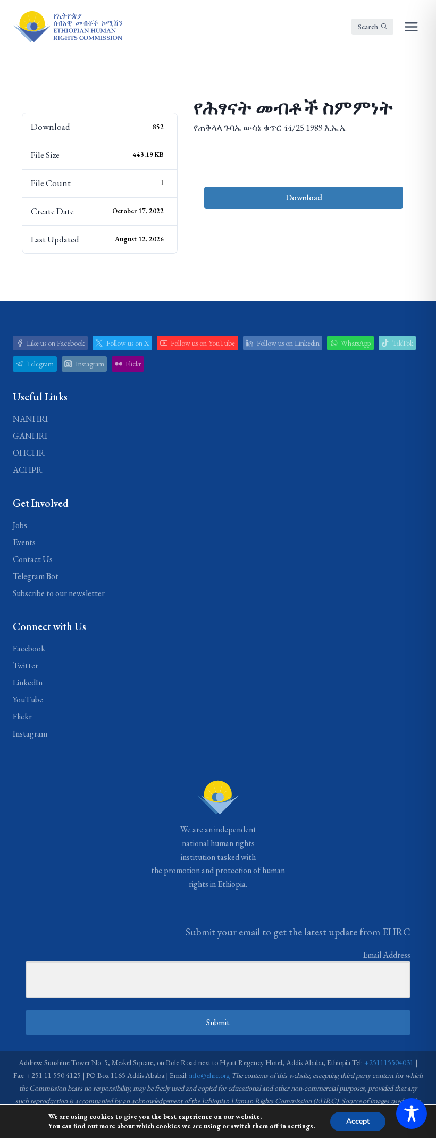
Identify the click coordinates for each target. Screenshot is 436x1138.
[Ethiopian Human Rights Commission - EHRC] (67, 26)
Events (24, 542)
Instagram (30, 733)
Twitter (25, 665)
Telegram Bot (35, 576)
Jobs (20, 525)
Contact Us (33, 559)
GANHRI (30, 435)
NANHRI (30, 418)
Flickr (22, 716)
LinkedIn (28, 682)
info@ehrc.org (209, 1075)
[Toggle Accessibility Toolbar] (411, 1113)
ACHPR (27, 469)
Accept (358, 1121)
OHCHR (29, 452)
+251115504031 (389, 1062)
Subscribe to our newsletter (59, 593)
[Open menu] (411, 26)
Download (304, 197)
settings (300, 1126)
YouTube (28, 699)
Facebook (29, 648)
